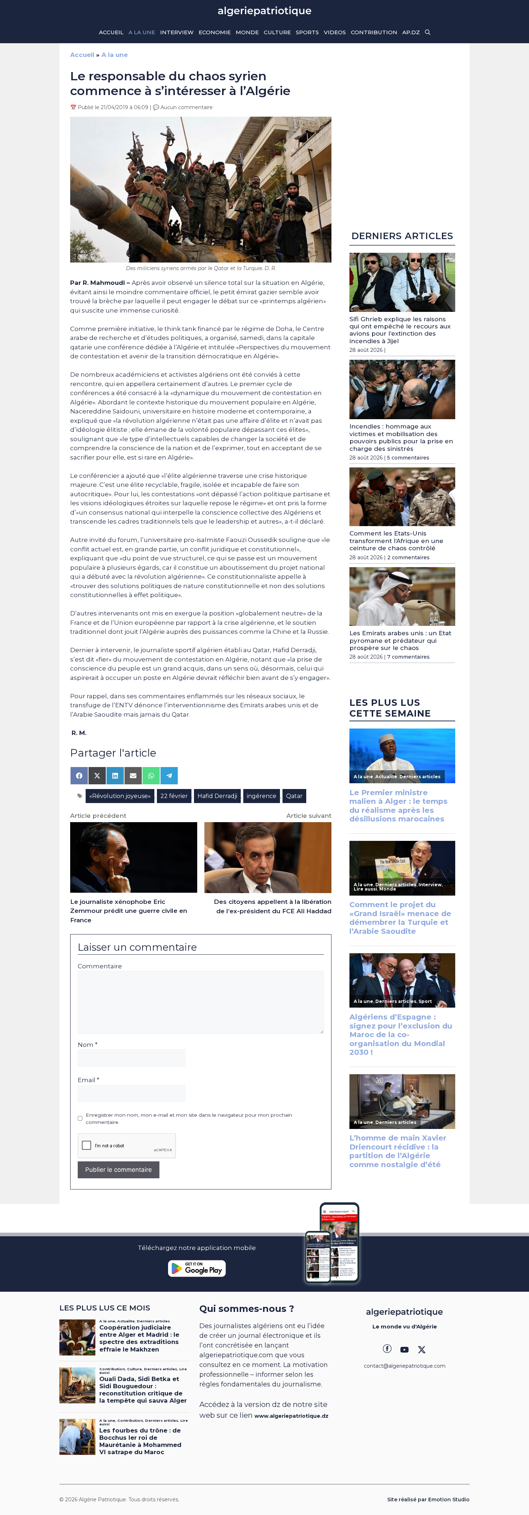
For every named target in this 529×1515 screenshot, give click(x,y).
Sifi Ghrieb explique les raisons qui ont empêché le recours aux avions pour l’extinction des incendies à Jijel (400, 330)
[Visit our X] (422, 1350)
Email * (88, 1080)
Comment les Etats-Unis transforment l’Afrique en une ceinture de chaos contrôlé (396, 541)
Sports (307, 32)
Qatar (294, 796)
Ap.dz (411, 32)
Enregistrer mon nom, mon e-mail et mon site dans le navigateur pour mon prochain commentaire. (189, 1118)
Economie (215, 32)
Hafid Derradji (217, 796)
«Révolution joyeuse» (120, 796)
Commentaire (100, 966)
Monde (247, 32)
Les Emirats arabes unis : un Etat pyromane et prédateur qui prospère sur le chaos (400, 640)
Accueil (111, 32)
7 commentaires (408, 657)
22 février (174, 796)
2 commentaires (408, 557)
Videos (335, 32)
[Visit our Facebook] (387, 1350)
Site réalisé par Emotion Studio (428, 1499)
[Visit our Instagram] (404, 1350)
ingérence (261, 796)
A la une (141, 32)
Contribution (374, 32)
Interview (177, 32)
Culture (277, 32)
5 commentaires (408, 457)
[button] (427, 32)
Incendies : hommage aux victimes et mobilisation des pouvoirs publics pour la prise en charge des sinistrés (401, 437)
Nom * (88, 1044)
